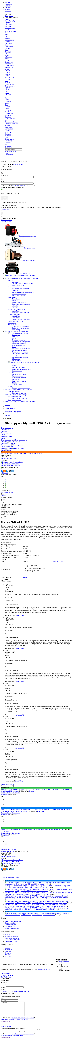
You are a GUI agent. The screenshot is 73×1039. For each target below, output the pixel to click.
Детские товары (25, 273)
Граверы (15, 336)
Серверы (15, 306)
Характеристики (6, 445)
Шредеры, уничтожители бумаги (23, 292)
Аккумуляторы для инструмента (22, 364)
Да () (17, 615)
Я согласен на (19, 185)
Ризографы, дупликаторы (20, 288)
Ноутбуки (15, 300)
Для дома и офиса (29, 248)
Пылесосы (15, 379)
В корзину (12, 458)
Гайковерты (16, 335)
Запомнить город (10, 151)
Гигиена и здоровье (14, 396)
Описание (4, 443)
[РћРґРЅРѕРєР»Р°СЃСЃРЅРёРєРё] (4, 471)
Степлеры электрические (20, 353)
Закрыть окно (5, 209)
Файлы (3, 450)
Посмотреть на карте (44, 969)
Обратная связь (6, 973)
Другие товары (58, 561)
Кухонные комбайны (19, 374)
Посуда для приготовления (21, 388)
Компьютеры (12, 297)
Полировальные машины (20, 350)
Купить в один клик (22, 1019)
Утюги (14, 383)
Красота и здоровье (29, 261)
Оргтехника (12, 287)
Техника (11, 372)
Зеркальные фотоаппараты (20, 326)
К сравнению (15, 465)
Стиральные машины (19, 381)
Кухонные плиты (17, 376)
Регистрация (9, 155)
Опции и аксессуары (19, 294)
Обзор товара (5, 441)
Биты (14, 365)
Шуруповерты (16, 360)
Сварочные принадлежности (21, 369)
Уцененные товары (11, 941)
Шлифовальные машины (20, 357)
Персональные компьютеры (21, 304)
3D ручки (15, 282)
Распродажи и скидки (12, 938)
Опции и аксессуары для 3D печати (23, 283)
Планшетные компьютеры (16, 309)
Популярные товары (11, 936)
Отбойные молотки (18, 345)
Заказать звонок (18, 164)
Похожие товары (6, 448)
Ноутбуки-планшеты (19, 302)
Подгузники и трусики (19, 398)
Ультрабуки (15, 307)
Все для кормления (14, 400)
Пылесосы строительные (20, 352)
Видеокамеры (16, 330)
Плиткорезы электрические (21, 348)
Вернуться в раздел (7, 440)
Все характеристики (7, 492)
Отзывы (7, 9)
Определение (9, 16)
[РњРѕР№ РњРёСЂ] (7, 471)
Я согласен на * (19, 1018)
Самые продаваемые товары (10, 877)
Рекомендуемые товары (12, 940)
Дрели (14, 338)
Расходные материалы (19, 295)
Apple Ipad (15, 311)
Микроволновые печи (19, 377)
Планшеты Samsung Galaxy (21, 312)
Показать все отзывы (7, 784)
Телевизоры (12, 323)
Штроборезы (16, 359)
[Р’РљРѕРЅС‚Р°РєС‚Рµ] (2, 471)
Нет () (21, 615)
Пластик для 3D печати (19, 285)
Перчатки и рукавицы (19, 367)
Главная (7, 2)
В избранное (14, 464)
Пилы (14, 347)
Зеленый (3, 495)
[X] (10, 471)
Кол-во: (3, 987)
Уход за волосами (14, 391)
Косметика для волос (19, 393)
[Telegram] (12, 471)
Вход (6, 153)
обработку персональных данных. (23, 185)
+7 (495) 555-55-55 (7, 975)
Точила (14, 355)
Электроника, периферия (27, 236)
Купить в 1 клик (18, 462)
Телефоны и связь (14, 314)
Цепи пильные (17, 371)
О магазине (8, 4)
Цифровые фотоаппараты (20, 328)
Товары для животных (28, 275)
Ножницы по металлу (19, 343)
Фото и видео (12, 324)
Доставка (8, 7)
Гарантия (8, 11)
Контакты (8, 6)
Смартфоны (16, 318)
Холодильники (17, 384)
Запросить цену (17, 1035)
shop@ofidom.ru (64, 961)
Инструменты (23, 333)
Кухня (10, 386)
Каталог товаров (6, 220)
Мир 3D (11, 280)
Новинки (8, 934)
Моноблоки (16, 299)
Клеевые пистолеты (18, 340)
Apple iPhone (16, 316)
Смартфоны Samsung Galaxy (21, 319)
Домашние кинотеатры (15, 321)
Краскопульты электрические (21, 341)
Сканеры (15, 290)
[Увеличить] (21, 453)
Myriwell (25, 577)
